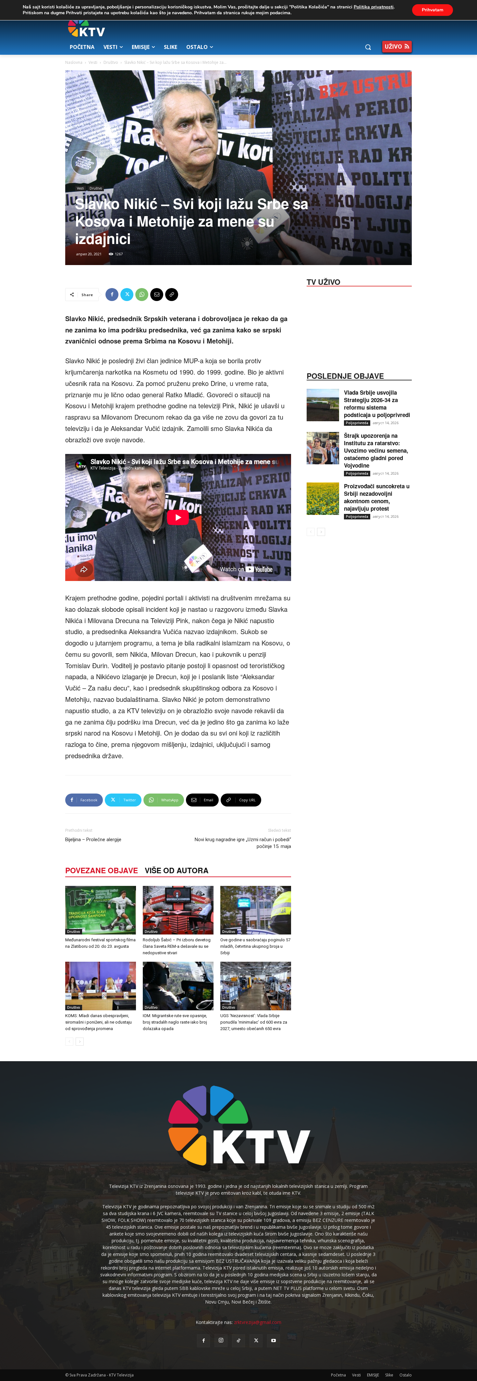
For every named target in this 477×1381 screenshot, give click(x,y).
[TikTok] (238, 1340)
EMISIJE (373, 1375)
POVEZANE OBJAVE (101, 870)
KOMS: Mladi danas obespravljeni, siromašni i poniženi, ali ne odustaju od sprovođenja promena (98, 1022)
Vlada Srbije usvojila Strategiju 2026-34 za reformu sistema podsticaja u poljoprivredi (377, 404)
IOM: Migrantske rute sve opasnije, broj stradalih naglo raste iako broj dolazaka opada (175, 1022)
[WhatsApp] (141, 294)
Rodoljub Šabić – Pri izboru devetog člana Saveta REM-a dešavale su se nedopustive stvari (177, 946)
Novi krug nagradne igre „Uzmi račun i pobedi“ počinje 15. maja (243, 843)
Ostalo (405, 1375)
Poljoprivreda (357, 423)
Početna (338, 1375)
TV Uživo (323, 281)
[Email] (156, 294)
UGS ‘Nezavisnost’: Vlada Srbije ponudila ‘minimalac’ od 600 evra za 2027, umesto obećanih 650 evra (253, 1022)
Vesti (93, 62)
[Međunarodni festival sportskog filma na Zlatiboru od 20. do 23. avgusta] (100, 910)
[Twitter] (126, 294)
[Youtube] (273, 1340)
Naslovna (73, 62)
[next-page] (80, 1042)
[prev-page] (69, 1042)
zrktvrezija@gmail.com (257, 1322)
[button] (368, 47)
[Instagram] (220, 1340)
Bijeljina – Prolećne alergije (93, 839)
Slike (389, 1375)
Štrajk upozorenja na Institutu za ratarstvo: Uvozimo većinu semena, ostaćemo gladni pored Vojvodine (376, 450)
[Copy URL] (171, 294)
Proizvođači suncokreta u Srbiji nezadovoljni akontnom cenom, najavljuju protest (377, 497)
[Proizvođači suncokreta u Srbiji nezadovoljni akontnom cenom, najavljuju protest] (323, 498)
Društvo (111, 62)
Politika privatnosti (374, 7)
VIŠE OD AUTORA (177, 870)
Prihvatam (432, 10)
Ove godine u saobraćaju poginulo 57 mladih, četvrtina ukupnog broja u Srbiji (255, 946)
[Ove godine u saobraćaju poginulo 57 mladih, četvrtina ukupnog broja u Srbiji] (255, 910)
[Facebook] (111, 294)
